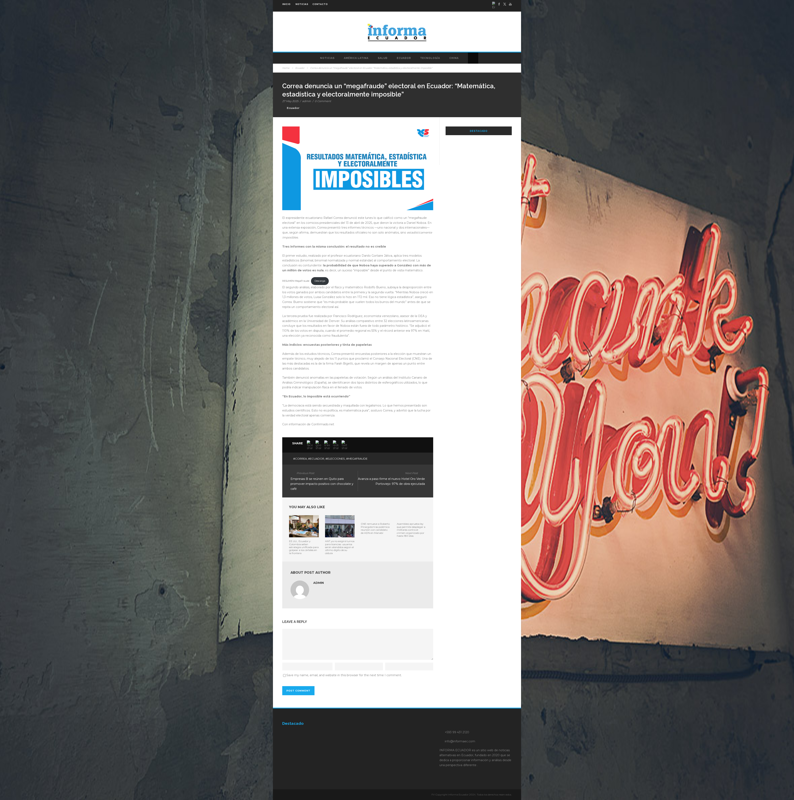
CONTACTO (320, 4)
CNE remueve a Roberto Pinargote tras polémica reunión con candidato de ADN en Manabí (375, 528)
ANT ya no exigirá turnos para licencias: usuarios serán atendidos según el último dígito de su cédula (339, 547)
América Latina (356, 58)
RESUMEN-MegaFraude (295, 280)
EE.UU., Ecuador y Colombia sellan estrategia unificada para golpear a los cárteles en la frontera (304, 547)
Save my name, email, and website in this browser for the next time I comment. (344, 675)
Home (285, 68)
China (454, 58)
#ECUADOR (316, 458)
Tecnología (430, 58)
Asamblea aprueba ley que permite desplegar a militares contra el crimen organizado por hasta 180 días (411, 529)
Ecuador (404, 58)
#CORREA (300, 458)
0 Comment (323, 101)
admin (306, 101)
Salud (382, 58)
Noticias (327, 58)
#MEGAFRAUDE (356, 458)
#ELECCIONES (335, 458)
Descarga (319, 280)
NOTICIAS (301, 4)
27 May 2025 (290, 101)
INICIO (286, 4)
